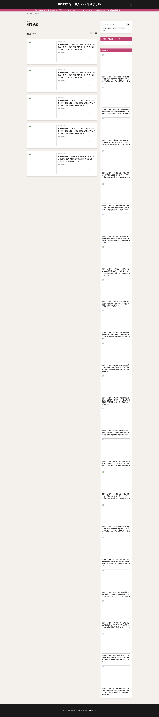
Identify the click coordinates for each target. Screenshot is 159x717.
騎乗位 (109, 28)
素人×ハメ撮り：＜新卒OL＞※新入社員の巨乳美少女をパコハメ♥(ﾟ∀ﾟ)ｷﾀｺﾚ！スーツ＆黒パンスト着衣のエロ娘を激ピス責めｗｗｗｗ (116, 464)
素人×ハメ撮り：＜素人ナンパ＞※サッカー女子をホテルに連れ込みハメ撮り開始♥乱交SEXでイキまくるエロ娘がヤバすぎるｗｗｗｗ (76, 102)
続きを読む (90, 57)
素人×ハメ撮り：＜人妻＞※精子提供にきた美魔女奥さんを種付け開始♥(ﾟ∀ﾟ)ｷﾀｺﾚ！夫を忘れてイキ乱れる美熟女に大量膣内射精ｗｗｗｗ (116, 239)
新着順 (29, 33)
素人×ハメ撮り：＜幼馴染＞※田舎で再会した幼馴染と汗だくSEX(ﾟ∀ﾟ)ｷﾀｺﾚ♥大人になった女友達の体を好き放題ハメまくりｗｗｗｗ (116, 143)
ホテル (114, 28)
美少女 (104, 28)
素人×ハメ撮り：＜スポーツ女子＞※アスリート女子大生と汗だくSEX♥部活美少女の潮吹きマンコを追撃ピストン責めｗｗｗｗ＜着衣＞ (116, 562)
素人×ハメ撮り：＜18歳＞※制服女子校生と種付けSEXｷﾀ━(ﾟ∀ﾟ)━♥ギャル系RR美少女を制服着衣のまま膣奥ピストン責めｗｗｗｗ (116, 433)
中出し (104, 30)
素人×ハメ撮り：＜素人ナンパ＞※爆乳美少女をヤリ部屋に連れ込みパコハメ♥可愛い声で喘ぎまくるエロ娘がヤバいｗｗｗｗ (115, 304)
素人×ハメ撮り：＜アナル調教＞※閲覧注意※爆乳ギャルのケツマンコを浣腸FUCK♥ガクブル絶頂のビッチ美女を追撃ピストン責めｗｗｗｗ (116, 80)
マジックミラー (121, 28)
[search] (128, 24)
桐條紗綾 (37, 13)
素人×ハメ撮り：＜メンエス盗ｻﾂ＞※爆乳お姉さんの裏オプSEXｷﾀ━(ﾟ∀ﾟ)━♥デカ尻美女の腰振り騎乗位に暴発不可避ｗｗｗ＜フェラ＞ (116, 335)
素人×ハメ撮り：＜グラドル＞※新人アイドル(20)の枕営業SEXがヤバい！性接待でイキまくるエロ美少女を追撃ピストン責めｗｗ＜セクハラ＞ (116, 272)
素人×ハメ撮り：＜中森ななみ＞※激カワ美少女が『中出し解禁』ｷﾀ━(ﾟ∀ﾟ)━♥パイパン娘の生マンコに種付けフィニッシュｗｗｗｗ (116, 176)
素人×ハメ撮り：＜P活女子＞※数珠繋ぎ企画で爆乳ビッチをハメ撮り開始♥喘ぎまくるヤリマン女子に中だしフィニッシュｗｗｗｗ (76, 46)
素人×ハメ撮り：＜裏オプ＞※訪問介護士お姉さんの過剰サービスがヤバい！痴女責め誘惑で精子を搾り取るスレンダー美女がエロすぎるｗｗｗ (116, 401)
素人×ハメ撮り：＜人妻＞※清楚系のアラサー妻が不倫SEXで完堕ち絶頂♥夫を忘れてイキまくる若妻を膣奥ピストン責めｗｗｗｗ (115, 208)
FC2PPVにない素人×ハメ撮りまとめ (79, 4)
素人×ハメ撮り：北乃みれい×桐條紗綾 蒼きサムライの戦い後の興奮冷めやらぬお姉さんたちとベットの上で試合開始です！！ (76, 158)
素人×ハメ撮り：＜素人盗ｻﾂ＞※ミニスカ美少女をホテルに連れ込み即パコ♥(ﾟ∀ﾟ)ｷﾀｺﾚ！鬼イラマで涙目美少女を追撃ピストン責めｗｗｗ (115, 368)
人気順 (34, 33)
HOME (30, 13)
